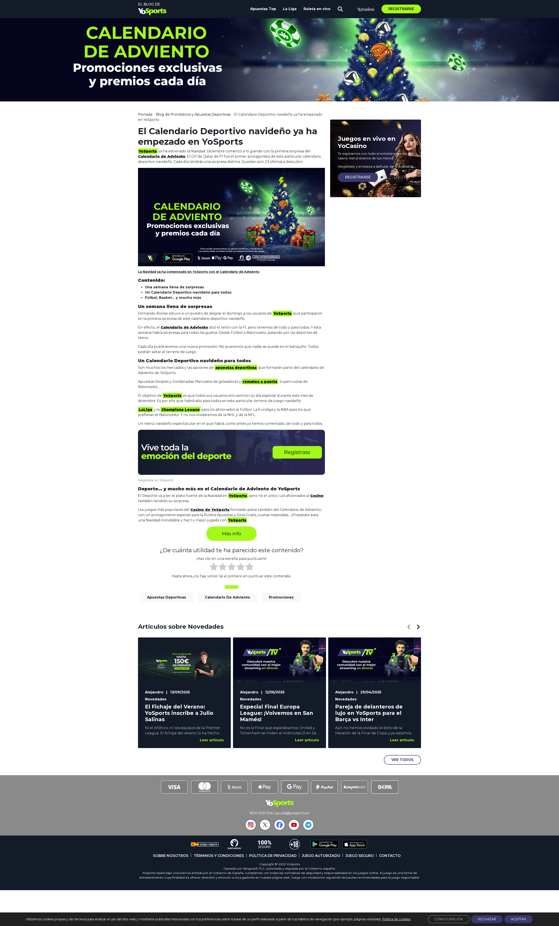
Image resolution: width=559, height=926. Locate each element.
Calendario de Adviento (227, 597)
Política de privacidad (273, 856)
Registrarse (401, 9)
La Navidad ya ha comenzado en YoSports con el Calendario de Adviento (198, 272)
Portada (145, 114)
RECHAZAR (487, 919)
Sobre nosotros (170, 856)
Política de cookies (396, 919)
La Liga (290, 9)
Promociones (281, 597)
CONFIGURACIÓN (449, 919)
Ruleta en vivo (317, 9)
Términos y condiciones (219, 856)
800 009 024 (261, 813)
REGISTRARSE (358, 177)
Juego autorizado (321, 856)
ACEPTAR (518, 919)
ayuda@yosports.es (292, 813)
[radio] (214, 567)
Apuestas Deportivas (166, 597)
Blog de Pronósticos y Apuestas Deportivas (193, 114)
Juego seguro (359, 856)
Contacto (390, 856)
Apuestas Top (263, 9)
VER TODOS (402, 760)
